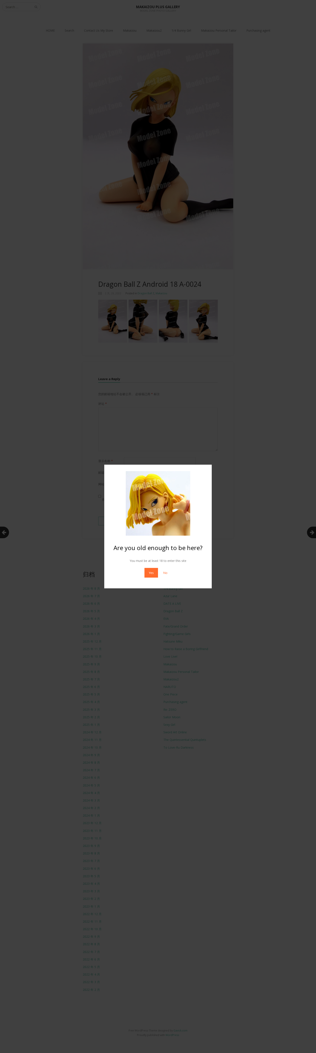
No (165, 573)
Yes (151, 573)
